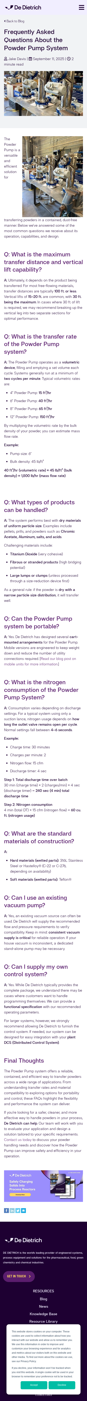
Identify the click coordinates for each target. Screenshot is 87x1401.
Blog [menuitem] (43, 1299)
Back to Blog (15, 21)
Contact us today (18, 1139)
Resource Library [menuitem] (43, 1321)
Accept (34, 1385)
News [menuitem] (43, 1306)
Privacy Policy (43, 1394)
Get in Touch (16, 1276)
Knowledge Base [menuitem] (43, 1314)
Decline (62, 1385)
